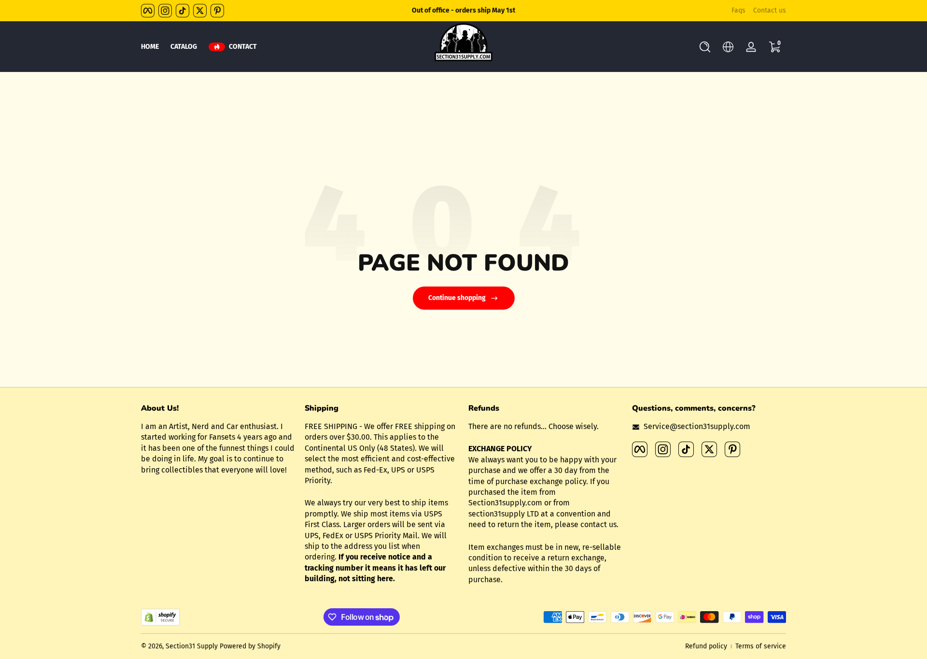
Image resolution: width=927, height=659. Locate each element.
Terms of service (760, 646)
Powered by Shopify (250, 646)
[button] (704, 46)
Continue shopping (457, 298)
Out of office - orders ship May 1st (463, 10)
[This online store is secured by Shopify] (160, 617)
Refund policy (706, 646)
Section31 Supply (192, 646)
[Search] (705, 47)
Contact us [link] (769, 10)
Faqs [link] (738, 10)
